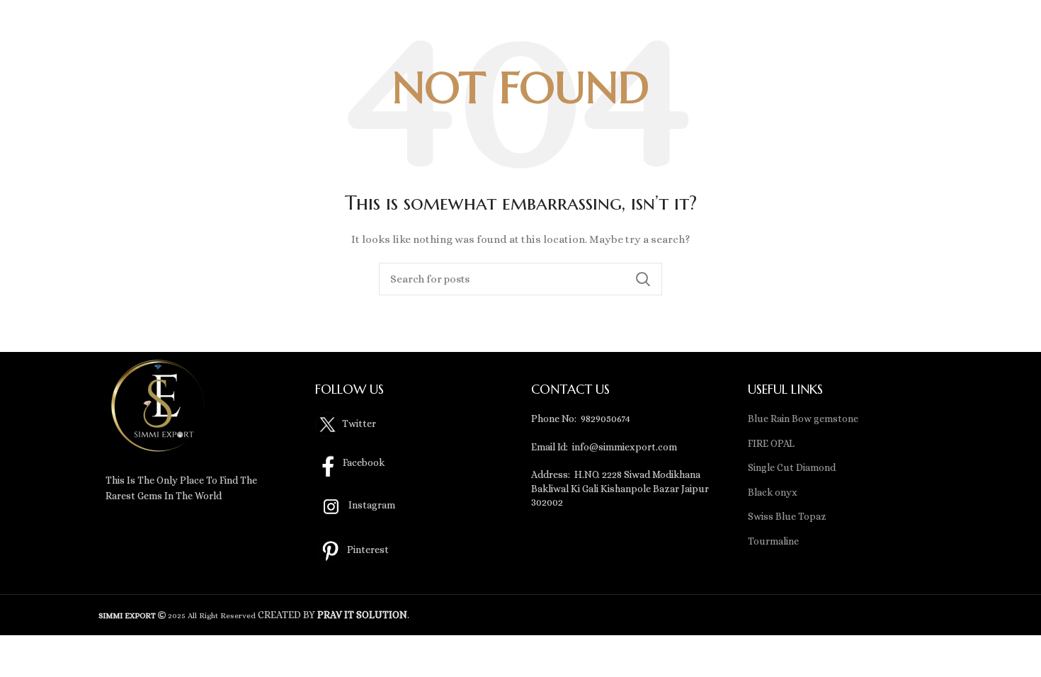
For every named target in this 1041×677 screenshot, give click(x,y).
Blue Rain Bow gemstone (803, 418)
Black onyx (772, 492)
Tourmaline (773, 541)
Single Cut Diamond (792, 467)
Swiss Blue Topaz (787, 516)
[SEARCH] (643, 279)
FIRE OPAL (771, 443)
